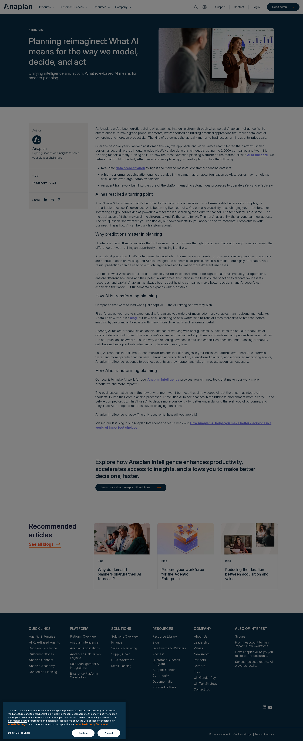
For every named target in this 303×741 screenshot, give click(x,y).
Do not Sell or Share (19, 732)
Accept (109, 733)
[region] (64, 720)
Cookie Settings (17, 724)
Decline (83, 733)
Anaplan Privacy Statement (92, 724)
